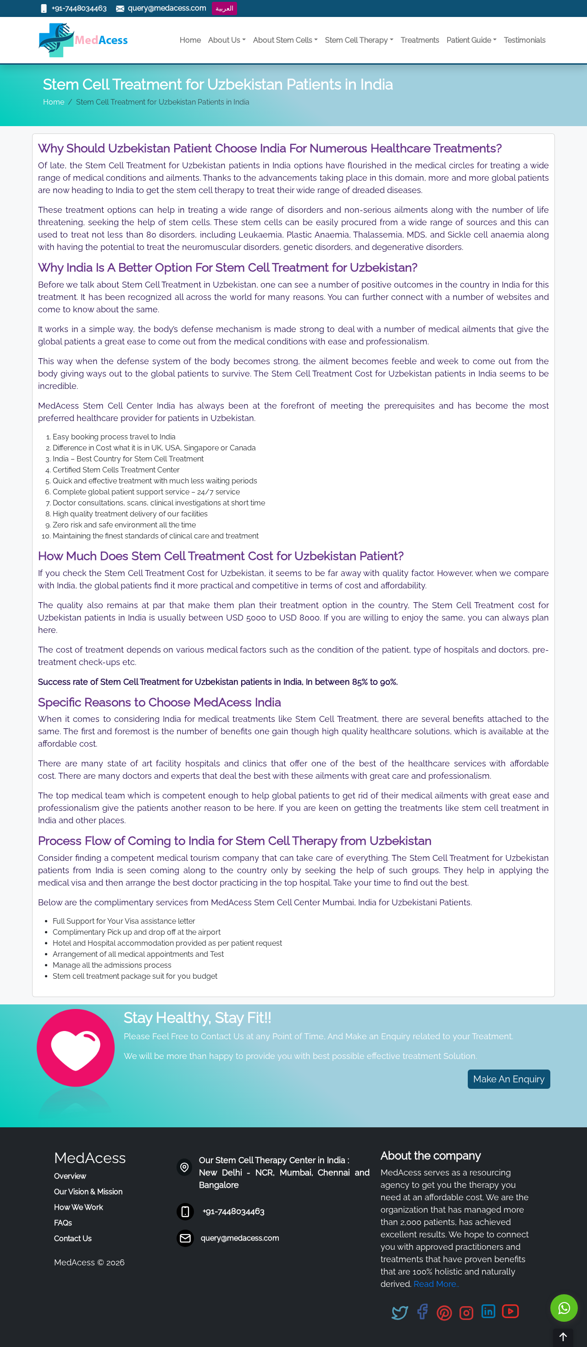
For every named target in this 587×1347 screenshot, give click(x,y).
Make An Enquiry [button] (509, 1079)
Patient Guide (469, 40)
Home (190, 40)
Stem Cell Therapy (356, 40)
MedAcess (90, 1157)
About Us (224, 40)
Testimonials (525, 40)
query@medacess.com (240, 1238)
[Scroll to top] (563, 1338)
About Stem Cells (282, 40)
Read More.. (436, 1284)
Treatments (420, 40)
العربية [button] (224, 8)
